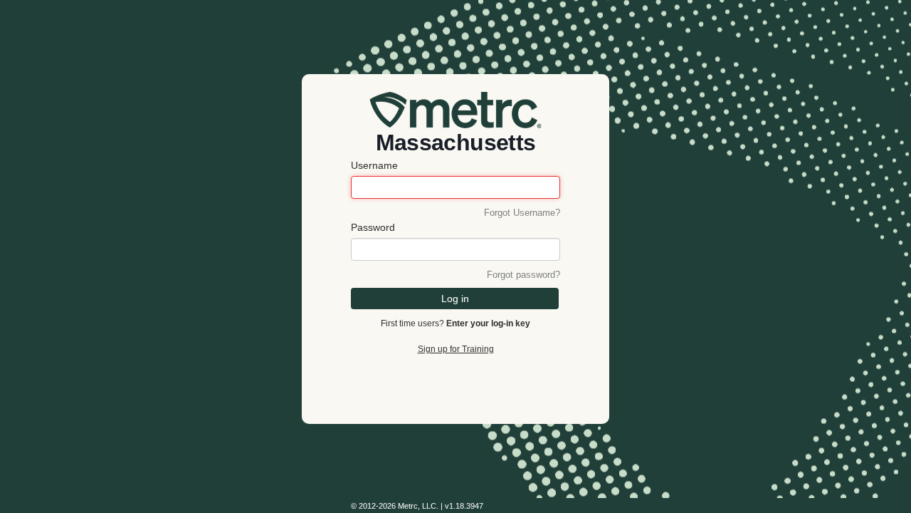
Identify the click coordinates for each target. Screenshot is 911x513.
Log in (455, 298)
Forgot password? (523, 275)
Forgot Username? (522, 213)
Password (373, 227)
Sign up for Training (456, 349)
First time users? (455, 323)
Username (374, 165)
